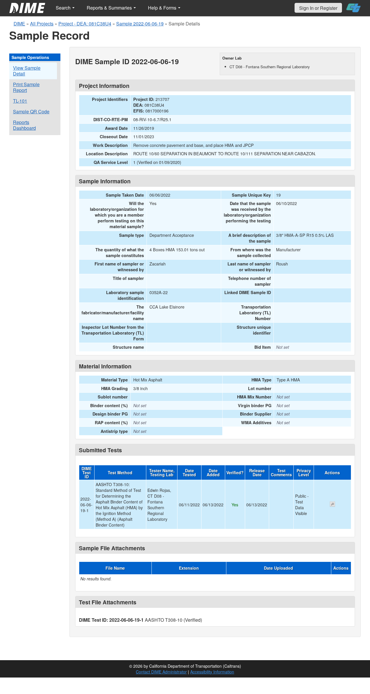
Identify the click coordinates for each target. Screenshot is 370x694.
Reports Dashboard (24, 125)
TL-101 (20, 100)
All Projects (41, 23)
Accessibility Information (212, 672)
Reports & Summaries (110, 7)
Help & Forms (162, 7)
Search (64, 7)
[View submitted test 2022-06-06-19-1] (332, 504)
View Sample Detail (26, 70)
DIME (19, 23)
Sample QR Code (31, 111)
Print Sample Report (26, 87)
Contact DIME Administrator (161, 672)
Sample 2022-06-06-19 (140, 23)
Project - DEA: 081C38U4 (84, 23)
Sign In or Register (318, 8)
